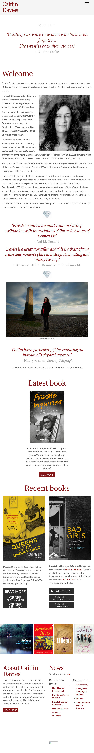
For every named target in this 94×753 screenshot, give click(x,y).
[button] (86, 3)
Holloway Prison (73, 569)
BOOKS (41, 738)
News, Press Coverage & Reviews (81, 691)
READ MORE (47, 474)
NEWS (42, 742)
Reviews (80, 698)
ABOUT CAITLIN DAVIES (33, 734)
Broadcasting (82, 684)
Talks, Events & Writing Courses (83, 705)
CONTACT (40, 746)
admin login (54, 733)
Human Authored (60, 708)
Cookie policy (66, 733)
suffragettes (68, 579)
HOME (42, 730)
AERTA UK (60, 737)
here (69, 674)
